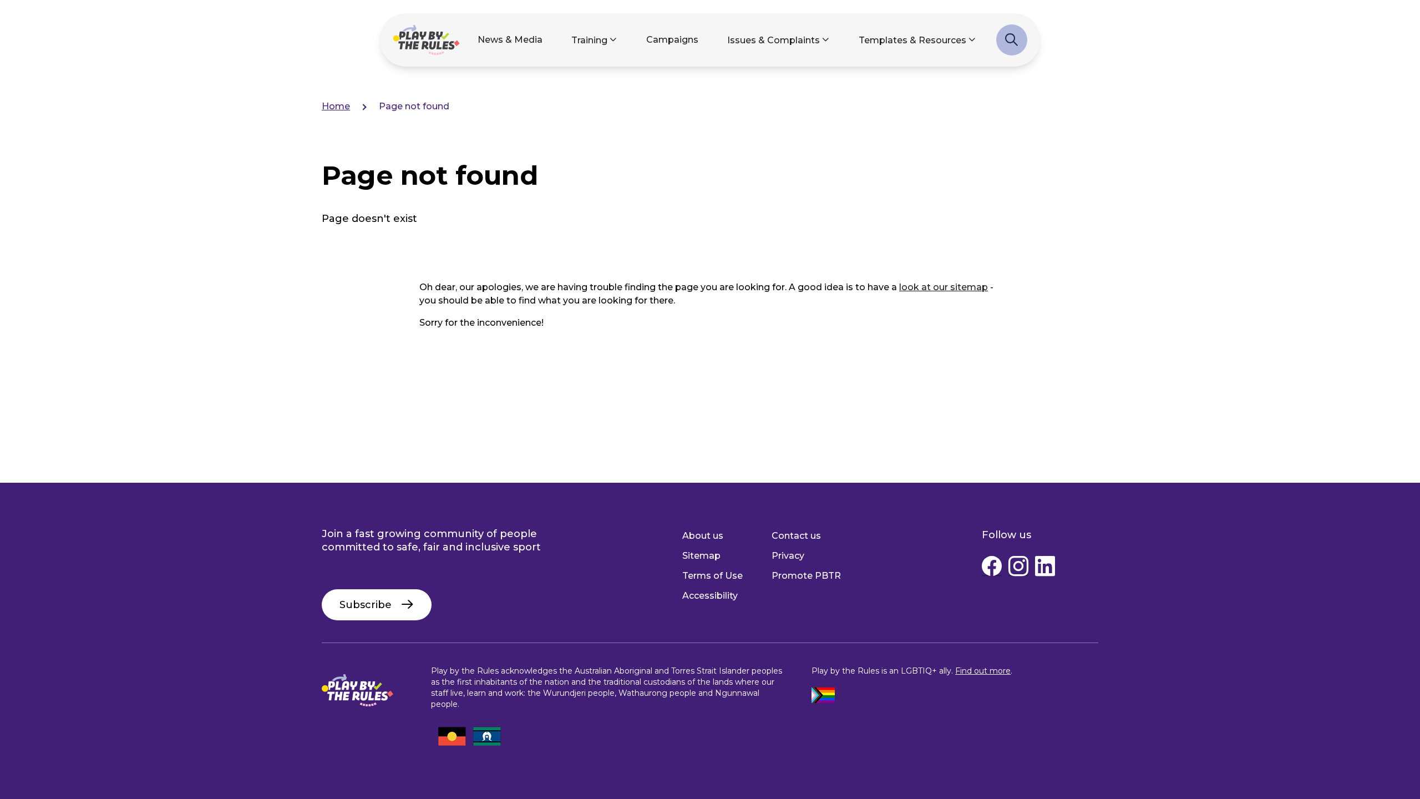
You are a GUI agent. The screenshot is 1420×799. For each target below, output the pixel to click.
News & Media (510, 39)
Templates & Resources (912, 40)
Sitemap (701, 555)
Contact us (796, 535)
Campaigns (672, 39)
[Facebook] (992, 568)
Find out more (983, 671)
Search (1011, 45)
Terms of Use (712, 575)
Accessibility (710, 595)
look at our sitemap (943, 287)
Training (589, 40)
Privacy (788, 555)
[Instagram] (1018, 568)
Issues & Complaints (773, 40)
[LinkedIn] (1045, 568)
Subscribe (365, 605)
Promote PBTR (806, 575)
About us (702, 535)
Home (336, 106)
